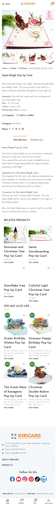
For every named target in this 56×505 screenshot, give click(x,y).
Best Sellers (43, 355)
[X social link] (13, 129)
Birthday (14, 350)
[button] (4, 30)
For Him (43, 402)
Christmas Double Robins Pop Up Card (39, 391)
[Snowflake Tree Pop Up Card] (15, 273)
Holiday (13, 68)
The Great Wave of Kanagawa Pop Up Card (15, 391)
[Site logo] (28, 3)
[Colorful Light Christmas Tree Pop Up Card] (40, 273)
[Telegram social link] (22, 129)
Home (4, 68)
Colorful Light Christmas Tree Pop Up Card (39, 289)
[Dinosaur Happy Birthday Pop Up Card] (40, 323)
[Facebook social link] (9, 129)
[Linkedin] (44, 479)
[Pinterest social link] (16, 129)
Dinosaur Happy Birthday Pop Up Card (40, 342)
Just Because (19, 353)
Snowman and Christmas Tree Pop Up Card (14, 251)
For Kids (11, 353)
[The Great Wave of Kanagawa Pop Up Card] (15, 372)
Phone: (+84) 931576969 (15, 449)
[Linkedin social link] (19, 129)
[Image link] (26, 436)
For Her (20, 350)
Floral (31, 402)
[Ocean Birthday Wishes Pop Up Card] (15, 323)
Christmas (23, 68)
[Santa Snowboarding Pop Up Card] (40, 235)
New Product (9, 355)
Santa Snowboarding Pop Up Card (39, 251)
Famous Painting (10, 399)
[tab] (20, 139)
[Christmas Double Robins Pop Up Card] (40, 372)
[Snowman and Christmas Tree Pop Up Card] (15, 235)
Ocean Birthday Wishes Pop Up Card (14, 342)
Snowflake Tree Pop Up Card (14, 287)
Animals (7, 350)
